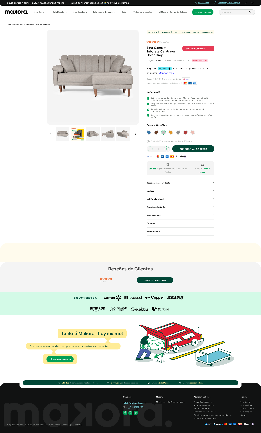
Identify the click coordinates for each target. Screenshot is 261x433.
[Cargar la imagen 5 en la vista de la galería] (123, 134)
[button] (252, 2)
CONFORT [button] (205, 32)
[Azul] (149, 132)
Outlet (243, 415)
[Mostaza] (171, 132)
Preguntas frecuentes (203, 402)
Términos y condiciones (205, 412)
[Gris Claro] (163, 132)
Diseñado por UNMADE (71, 425)
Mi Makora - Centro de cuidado (170, 402)
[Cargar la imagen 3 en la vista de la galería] (92, 134)
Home (10, 25)
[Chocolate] (156, 132)
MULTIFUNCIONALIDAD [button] (186, 32)
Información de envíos (204, 405)
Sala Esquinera (247, 408)
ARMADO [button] (166, 32)
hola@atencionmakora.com (134, 403)
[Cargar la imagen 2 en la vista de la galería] (77, 134)
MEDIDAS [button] (152, 32)
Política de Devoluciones (205, 418)
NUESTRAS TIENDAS (62, 359)
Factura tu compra (202, 408)
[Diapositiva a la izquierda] (50, 134)
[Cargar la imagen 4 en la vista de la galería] (108, 134)
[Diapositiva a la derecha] (135, 134)
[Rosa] (192, 132)
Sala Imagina (246, 412)
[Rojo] (185, 132)
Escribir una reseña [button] (155, 280)
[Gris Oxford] (178, 132)
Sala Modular (246, 405)
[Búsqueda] (250, 12)
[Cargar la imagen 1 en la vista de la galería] (62, 134)
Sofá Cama (245, 402)
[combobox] (237, 12)
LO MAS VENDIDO (203, 12)
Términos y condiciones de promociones (212, 415)
